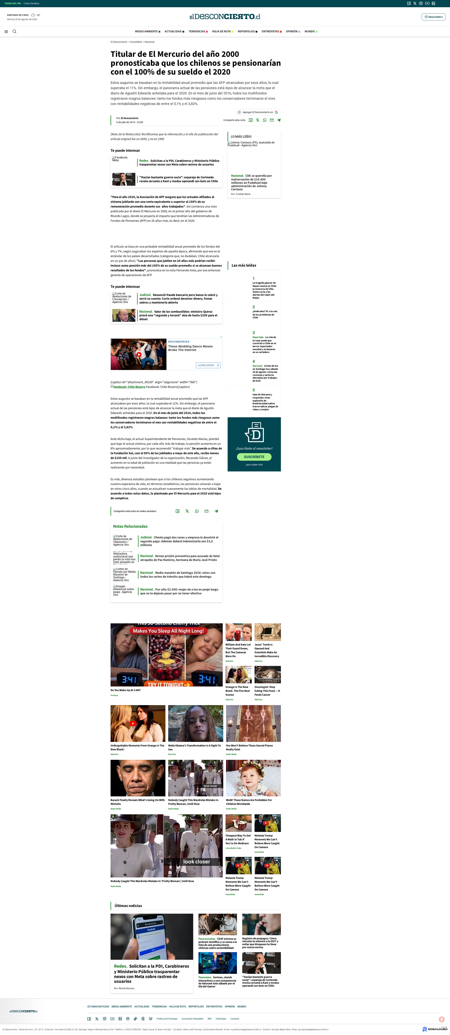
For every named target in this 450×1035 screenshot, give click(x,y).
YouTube (112, 1018)
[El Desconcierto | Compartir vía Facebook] (251, 120)
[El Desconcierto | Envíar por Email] (272, 120)
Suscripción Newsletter (192, 1019)
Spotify (127, 1018)
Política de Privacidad (167, 1019)
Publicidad (221, 1019)
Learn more (206, 365)
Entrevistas (270, 31)
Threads (143, 1019)
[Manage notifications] (442, 1019)
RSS (209, 1019)
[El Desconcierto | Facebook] (409, 3)
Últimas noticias (98, 1006)
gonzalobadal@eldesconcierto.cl (313, 1029)
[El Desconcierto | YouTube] (427, 3)
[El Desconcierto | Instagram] (420, 3)
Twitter (97, 1018)
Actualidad (173, 31)
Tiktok (135, 1018)
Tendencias (197, 31)
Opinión (292, 31)
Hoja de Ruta (221, 31)
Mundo (310, 31)
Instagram (104, 1018)
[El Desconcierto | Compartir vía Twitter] (258, 120)
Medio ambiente (146, 31)
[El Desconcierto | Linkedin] (433, 3)
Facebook (89, 1018)
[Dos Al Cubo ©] (435, 1031)
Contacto (234, 1019)
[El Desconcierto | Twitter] (415, 3)
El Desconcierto (119, 41)
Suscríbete (254, 457)
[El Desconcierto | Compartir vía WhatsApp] (265, 120)
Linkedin (120, 1018)
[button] (434, 16)
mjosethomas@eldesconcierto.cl (246, 1029)
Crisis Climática (31, 3)
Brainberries (179, 341)
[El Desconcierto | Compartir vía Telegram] (279, 120)
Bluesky (150, 1018)
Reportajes (246, 31)
